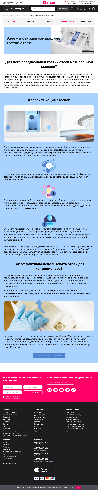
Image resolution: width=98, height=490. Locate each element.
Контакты (6, 422)
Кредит (5, 426)
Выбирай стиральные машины (49, 356)
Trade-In (6, 447)
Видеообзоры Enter (10, 463)
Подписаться (33, 392)
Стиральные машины (74, 422)
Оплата (5, 424)
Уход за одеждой (72, 419)
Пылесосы (70, 412)
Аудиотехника (39, 417)
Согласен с (13, 397)
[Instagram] (55, 390)
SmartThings (7, 459)
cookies (32, 487)
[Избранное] (84, 8)
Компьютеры (39, 424)
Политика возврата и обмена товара (16, 435)
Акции (5, 442)
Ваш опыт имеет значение (60, 383)
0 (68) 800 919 (41, 459)
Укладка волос (71, 417)
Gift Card (6, 445)
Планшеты (38, 412)
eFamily (5, 461)
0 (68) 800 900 (41, 443)
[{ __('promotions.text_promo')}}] (81, 8)
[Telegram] (67, 390)
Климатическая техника (75, 424)
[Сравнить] (89, 9)
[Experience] (21, 3)
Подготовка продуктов (74, 429)
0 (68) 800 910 (41, 448)
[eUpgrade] (8, 3)
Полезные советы (21, 15)
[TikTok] (73, 390)
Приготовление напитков (75, 426)
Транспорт (38, 431)
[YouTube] (61, 390)
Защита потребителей (11, 433)
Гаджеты (37, 422)
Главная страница (8, 15)
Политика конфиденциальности (14, 431)
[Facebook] (49, 390)
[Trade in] (17, 3)
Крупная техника (72, 431)
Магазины (6, 419)
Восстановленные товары (12, 452)
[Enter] (49, 2)
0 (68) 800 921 (41, 454)
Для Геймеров (39, 415)
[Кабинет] (77, 8)
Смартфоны (38, 429)
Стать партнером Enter (11, 412)
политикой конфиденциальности (13, 397)
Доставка (6, 417)
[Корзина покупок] (93, 9)
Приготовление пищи (73, 415)
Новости (6, 454)
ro (72, 8)
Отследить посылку (10, 415)
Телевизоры (38, 419)
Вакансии (6, 429)
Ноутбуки (37, 426)
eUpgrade (6, 449)
